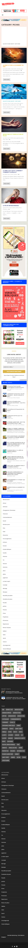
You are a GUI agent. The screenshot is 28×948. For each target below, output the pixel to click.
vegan (24, 757)
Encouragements (10, 389)
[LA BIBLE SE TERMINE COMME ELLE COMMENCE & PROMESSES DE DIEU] (4, 429)
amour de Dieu (19, 709)
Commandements (7, 517)
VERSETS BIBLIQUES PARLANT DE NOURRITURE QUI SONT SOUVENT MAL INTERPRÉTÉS (15, 458)
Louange (5, 585)
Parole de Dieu (13, 747)
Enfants (13, 405)
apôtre (4, 716)
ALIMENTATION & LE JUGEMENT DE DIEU (13, 66)
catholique (5, 719)
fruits (15, 732)
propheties (5, 751)
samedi (13, 757)
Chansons (5, 513)
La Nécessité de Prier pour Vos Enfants (14, 416)
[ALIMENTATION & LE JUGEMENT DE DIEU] (14, 55)
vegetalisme (5, 760)
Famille (16, 405)
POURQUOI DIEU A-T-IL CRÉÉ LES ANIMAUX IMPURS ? (15, 451)
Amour (15, 103)
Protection (5, 209)
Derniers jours (20, 68)
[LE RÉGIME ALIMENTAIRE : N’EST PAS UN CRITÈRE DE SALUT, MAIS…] (4, 423)
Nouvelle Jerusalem (7, 595)
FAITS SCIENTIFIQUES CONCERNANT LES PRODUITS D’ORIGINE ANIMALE (16, 436)
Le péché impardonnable (11, 205)
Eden (22, 431)
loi (22, 735)
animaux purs (17, 712)
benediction (21, 716)
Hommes (5, 567)
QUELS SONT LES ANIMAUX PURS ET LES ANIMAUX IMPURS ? (16, 466)
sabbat (17, 754)
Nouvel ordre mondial (8, 744)
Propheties (5, 617)
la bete (4, 735)
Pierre (20, 747)
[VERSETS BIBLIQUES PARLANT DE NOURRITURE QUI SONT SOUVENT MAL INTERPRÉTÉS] (4, 457)
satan (18, 757)
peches (10, 70)
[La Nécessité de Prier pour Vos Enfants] (4, 416)
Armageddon (12, 716)
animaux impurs (6, 712)
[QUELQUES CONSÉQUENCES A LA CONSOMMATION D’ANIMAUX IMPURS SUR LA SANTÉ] (4, 473)
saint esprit (5, 757)
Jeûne (4, 574)
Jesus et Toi (6, 207)
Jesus (21, 103)
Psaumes (12, 751)
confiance (5, 722)
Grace (20, 732)
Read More (7, 79)
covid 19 (12, 722)
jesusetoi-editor (7, 68)
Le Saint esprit (6, 581)
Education (9, 405)
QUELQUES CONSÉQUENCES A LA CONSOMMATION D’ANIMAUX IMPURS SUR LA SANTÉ (15, 473)
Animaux (14, 446)
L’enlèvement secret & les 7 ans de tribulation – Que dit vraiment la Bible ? (15, 395)
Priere (4, 139)
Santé (16, 424)
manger (10, 738)
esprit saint (18, 728)
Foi (3, 560)
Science (16, 438)
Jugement (7, 70)
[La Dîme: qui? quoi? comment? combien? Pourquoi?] (14, 160)
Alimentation (9, 424)
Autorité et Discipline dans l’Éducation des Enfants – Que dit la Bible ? (16, 403)
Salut (17, 105)
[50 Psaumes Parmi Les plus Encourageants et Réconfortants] (4, 387)
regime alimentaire (7, 754)
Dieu (4, 70)
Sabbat (5, 631)
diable (18, 725)
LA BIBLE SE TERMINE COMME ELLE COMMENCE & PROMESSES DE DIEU (15, 429)
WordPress (24, 944)
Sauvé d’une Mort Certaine (11, 44)
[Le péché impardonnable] (14, 195)
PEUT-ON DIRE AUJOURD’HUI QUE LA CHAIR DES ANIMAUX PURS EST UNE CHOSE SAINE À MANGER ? (16, 444)
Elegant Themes (11, 944)
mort (3, 741)
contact (5, 103)
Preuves (5, 609)
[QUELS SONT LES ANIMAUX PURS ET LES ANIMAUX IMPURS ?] (4, 466)
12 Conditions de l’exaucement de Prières (15, 410)
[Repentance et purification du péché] (14, 124)
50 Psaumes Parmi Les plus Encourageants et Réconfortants (15, 386)
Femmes (5, 556)
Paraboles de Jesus (7, 599)
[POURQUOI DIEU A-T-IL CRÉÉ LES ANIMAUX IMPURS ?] (4, 451)
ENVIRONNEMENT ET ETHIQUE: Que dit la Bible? (16, 480)
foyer (9, 732)
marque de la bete (20, 738)
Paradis (15, 432)
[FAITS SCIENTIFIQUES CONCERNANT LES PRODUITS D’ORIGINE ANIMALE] (4, 437)
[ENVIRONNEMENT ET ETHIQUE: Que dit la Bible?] (4, 480)
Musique (5, 592)
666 (3, 709)
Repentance (13, 105)
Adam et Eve (9, 709)
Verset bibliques (16, 70)
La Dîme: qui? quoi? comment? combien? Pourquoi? (13, 171)
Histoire (5, 563)
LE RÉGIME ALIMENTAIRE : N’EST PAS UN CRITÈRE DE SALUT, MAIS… (16, 422)
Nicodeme (10, 741)
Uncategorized (6, 645)
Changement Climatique (9, 510)
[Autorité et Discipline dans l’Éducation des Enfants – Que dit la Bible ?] (4, 402)
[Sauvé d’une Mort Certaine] (14, 91)
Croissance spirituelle (8, 725)
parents (4, 747)
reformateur (20, 751)
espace (11, 728)
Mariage (5, 588)
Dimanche (5, 728)
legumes (10, 735)
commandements (15, 719)
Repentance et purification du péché (13, 135)
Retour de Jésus (16, 397)
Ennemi (5, 545)
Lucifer (4, 738)
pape (18, 744)
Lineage (17, 735)
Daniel (4, 521)
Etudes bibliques (10, 432)
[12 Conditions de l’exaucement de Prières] (4, 410)
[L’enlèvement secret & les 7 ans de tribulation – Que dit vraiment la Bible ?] (4, 395)
